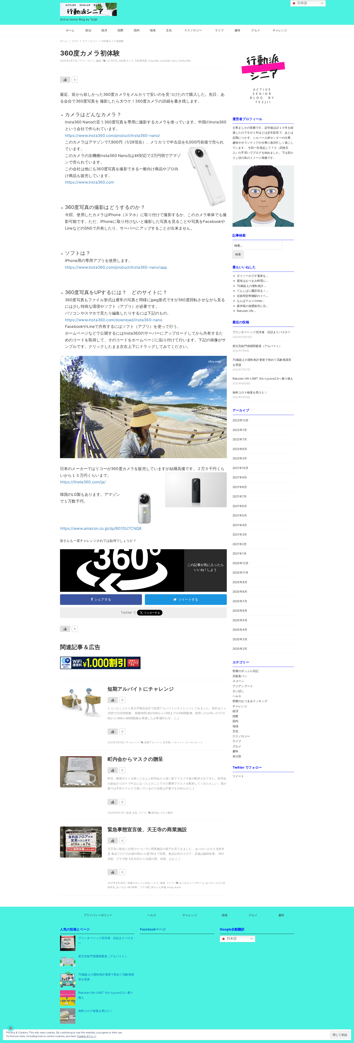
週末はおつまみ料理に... (252, 280)
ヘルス (237, 696)
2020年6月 (240, 610)
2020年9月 (240, 582)
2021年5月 (240, 515)
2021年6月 (240, 506)
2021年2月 (240, 544)
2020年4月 (240, 629)
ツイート (238, 776)
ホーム (70, 30)
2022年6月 (240, 449)
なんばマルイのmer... (251, 300)
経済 (104, 30)
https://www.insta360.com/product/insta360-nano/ (112, 135)
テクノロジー (193, 30)
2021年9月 (240, 477)
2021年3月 (240, 534)
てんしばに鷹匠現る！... (252, 290)
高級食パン (240, 676)
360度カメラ (126, 60)
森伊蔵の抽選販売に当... (252, 306)
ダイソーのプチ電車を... (252, 275)
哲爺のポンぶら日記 (246, 671)
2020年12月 (240, 563)
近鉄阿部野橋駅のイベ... (252, 296)
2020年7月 (240, 601)
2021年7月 (240, 496)
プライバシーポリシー (98, 915)
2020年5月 (240, 620)
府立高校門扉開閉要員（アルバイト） (257, 346)
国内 (137, 30)
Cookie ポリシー (86, 1036)
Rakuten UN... (246, 310)
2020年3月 (240, 639)
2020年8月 (240, 591)
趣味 (237, 30)
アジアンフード (243, 686)
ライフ (219, 30)
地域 (152, 30)
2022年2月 (240, 458)
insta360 (153, 60)
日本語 (231, 938)
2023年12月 (240, 420)
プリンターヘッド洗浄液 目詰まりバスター (261, 332)
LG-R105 (112, 60)
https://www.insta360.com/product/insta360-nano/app (116, 267)
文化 (169, 30)
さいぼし (238, 691)
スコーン (238, 681)
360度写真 (141, 60)
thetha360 (184, 60)
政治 (88, 30)
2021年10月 (240, 468)
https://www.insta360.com (89, 182)
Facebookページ (153, 929)
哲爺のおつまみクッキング (250, 701)
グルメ (255, 30)
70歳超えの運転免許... (251, 286)
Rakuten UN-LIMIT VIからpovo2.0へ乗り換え (263, 378)
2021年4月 (240, 525)
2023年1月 (240, 430)
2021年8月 (240, 487)
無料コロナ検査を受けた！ (250, 392)
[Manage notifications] (10, 1028)
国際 (120, 30)
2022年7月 (240, 439)
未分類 (237, 756)
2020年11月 (240, 572)
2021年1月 (239, 553)
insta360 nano (168, 60)
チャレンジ (280, 30)
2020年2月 (240, 648)
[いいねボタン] (65, 80)
